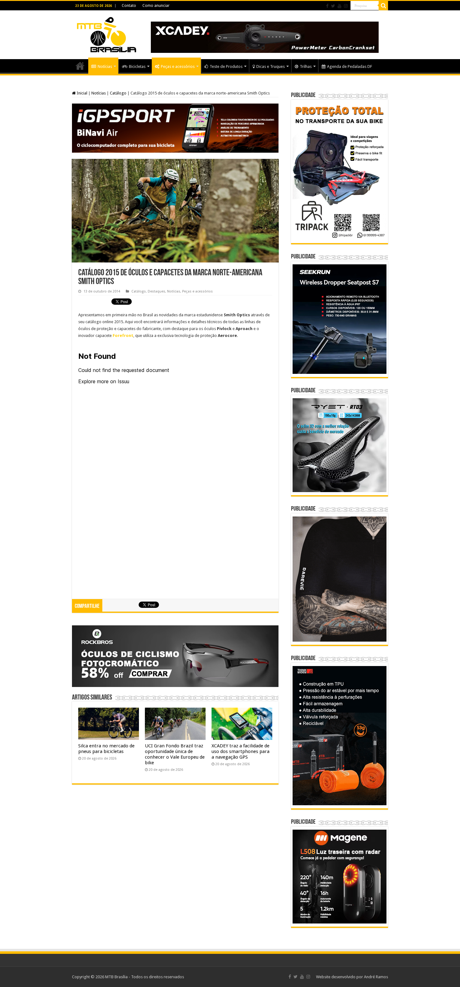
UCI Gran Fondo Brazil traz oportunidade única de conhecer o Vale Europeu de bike (175, 754)
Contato (129, 5)
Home (80, 65)
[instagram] (345, 6)
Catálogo (118, 93)
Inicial (81, 93)
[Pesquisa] (383, 5)
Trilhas (306, 66)
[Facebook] (327, 6)
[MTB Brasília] (106, 33)
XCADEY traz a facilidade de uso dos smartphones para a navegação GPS (240, 751)
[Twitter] (333, 6)
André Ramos (376, 976)
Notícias (105, 66)
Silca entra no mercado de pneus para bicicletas (106, 748)
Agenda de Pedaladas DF (349, 66)
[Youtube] (339, 6)
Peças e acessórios (178, 66)
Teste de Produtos (226, 66)
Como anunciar (156, 5)
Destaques (156, 291)
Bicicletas (137, 66)
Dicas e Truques (270, 66)
